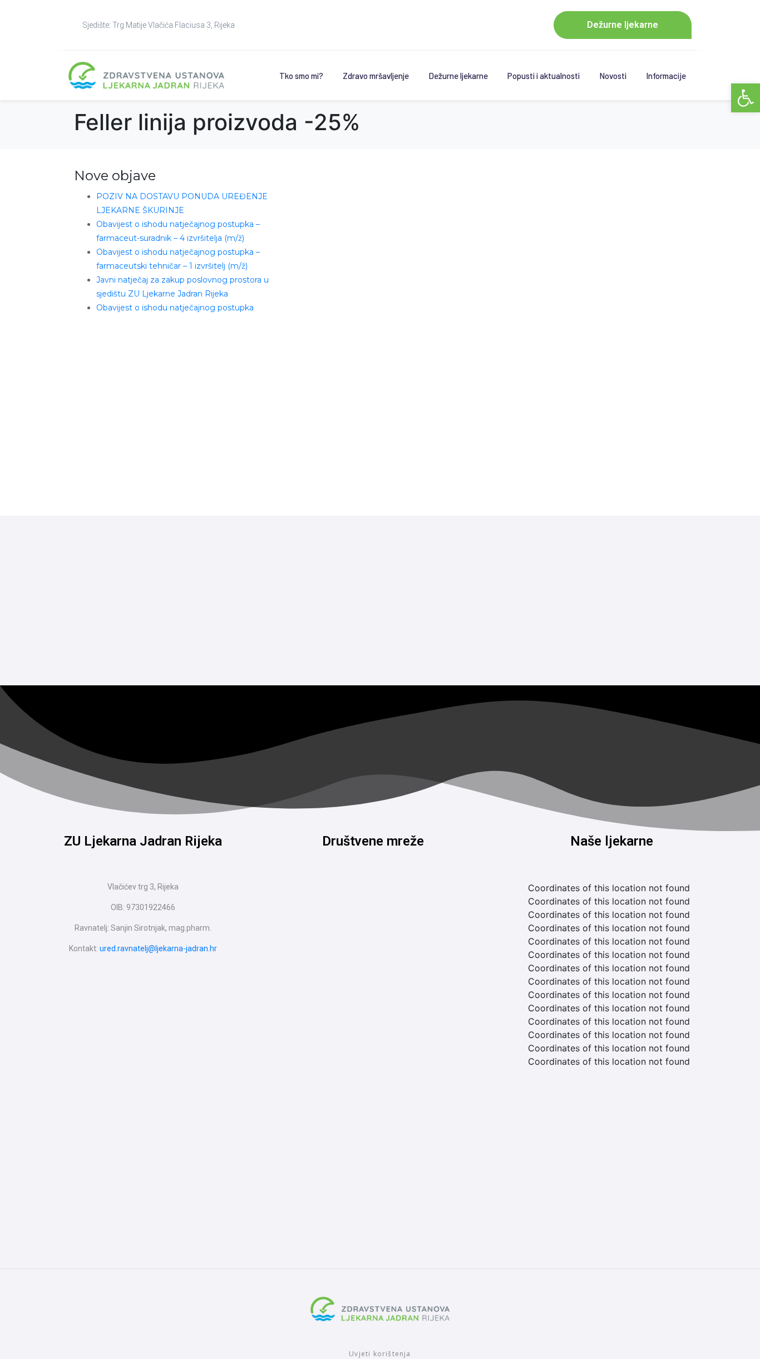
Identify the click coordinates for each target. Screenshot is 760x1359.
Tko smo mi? (301, 76)
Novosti (612, 76)
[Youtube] (394, 901)
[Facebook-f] (352, 901)
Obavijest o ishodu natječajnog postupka (175, 308)
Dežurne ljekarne (458, 76)
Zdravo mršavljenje (376, 76)
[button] (745, 97)
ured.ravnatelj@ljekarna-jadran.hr (158, 948)
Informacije (666, 76)
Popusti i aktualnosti (543, 76)
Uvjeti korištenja (380, 1353)
